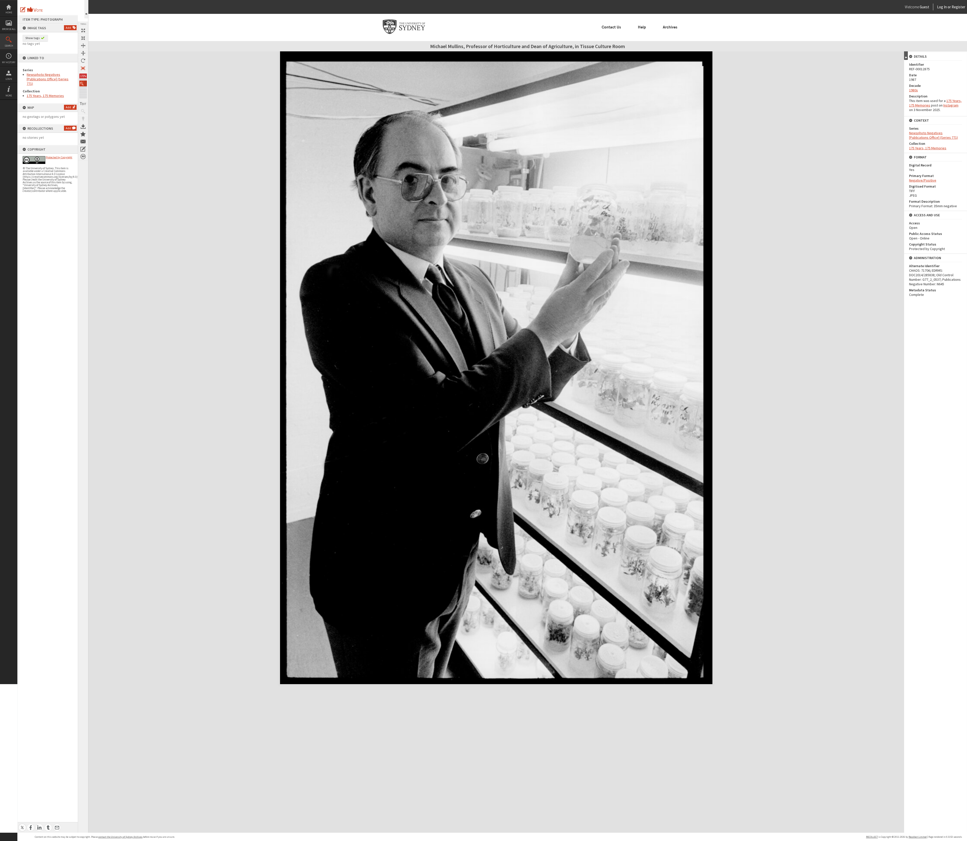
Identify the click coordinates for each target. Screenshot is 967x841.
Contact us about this (83, 141)
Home (9, 12)
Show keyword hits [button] (83, 111)
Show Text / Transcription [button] (83, 104)
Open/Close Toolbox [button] (86, 9)
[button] (83, 83)
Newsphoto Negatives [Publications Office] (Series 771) (47, 79)
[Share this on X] (22, 824)
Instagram (950, 105)
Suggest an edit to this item (23, 9)
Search (9, 45)
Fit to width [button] (83, 45)
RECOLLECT (872, 836)
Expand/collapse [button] (906, 55)
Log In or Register (941, 7)
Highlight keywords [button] (83, 119)
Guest (924, 7)
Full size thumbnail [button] (83, 30)
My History (8, 62)
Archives (670, 27)
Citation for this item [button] (83, 156)
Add (68, 27)
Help (642, 27)
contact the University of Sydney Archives (120, 836)
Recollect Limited (918, 836)
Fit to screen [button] (83, 38)
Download (83, 126)
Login (9, 79)
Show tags (32, 38)
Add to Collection (83, 134)
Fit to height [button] (83, 53)
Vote (35, 9)
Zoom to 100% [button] (83, 68)
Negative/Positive (922, 180)
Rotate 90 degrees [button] (83, 60)
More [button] (9, 95)
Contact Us (611, 27)
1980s (913, 90)
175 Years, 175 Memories (45, 95)
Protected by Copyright (59, 157)
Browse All (9, 29)
